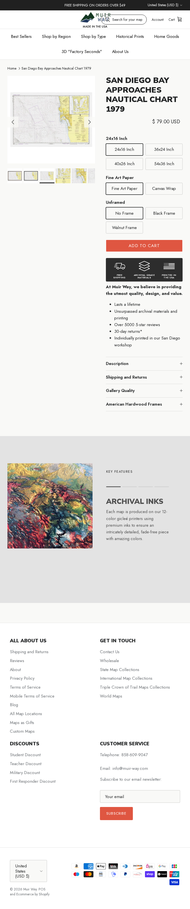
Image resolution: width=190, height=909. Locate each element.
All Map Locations (26, 714)
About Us (120, 51)
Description (117, 363)
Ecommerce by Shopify (32, 894)
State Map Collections (119, 670)
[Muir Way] (95, 19)
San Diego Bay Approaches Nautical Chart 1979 (56, 68)
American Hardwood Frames (134, 404)
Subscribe (116, 813)
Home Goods (166, 36)
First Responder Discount (32, 781)
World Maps (111, 696)
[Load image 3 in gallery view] (51, 119)
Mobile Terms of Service (32, 696)
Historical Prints (130, 36)
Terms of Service (25, 687)
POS (42, 889)
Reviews (17, 661)
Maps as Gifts (22, 723)
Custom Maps (22, 731)
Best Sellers (21, 36)
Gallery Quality (120, 390)
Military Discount (25, 773)
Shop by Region (56, 36)
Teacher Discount (25, 764)
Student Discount (25, 755)
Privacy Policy (22, 678)
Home (11, 68)
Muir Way (30, 889)
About (15, 670)
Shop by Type (93, 36)
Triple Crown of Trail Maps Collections (135, 687)
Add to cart (144, 246)
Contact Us (109, 652)
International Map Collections (126, 678)
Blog (14, 705)
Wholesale (109, 661)
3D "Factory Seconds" (82, 51)
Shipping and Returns (126, 377)
